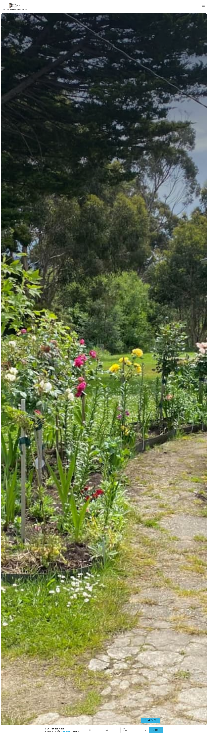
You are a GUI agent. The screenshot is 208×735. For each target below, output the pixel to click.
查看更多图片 (152, 720)
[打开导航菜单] (203, 6)
